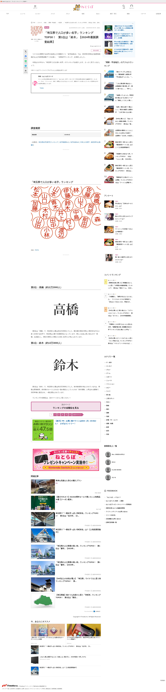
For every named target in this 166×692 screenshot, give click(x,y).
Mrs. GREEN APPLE (118, 454)
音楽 (107, 434)
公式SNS (12, 688)
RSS (43, 688)
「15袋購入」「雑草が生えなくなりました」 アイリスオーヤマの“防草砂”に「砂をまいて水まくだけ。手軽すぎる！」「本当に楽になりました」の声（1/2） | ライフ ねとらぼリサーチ (120, 302)
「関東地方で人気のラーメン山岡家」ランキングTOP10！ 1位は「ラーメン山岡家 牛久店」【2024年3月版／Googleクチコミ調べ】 (124, 182)
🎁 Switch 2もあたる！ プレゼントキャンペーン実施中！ (13, 1)
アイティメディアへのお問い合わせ (115, 511)
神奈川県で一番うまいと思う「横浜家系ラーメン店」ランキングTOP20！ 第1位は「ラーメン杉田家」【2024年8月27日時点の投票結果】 (124, 171)
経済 (107, 430)
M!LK (113, 462)
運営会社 (48, 688)
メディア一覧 (5, 688)
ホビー (108, 387)
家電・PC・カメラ (112, 420)
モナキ (114, 477)
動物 (128, 13)
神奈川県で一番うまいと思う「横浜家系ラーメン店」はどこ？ (124, 244)
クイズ (53, 13)
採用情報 (54, 688)
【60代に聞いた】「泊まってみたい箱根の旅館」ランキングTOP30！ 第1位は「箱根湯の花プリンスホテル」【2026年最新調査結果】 (124, 124)
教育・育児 (113, 13)
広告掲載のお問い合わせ (112, 519)
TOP (7, 13)
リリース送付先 (109, 515)
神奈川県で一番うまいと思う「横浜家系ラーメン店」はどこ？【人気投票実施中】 (124, 144)
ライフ (108, 391)
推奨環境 (59, 688)
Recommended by (88, 611)
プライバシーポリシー (36, 688)
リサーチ (143, 13)
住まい (98, 13)
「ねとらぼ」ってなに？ (112, 497)
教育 (107, 427)
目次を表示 (96, 50)
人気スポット (110, 398)
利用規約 (162, 680)
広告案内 (18, 688)
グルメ (68, 13)
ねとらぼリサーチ (96, 46)
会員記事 (158, 13)
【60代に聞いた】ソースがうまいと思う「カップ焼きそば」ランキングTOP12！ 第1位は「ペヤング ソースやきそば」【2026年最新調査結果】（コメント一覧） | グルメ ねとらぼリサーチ (121, 343)
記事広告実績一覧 (110, 522)
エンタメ (37, 13)
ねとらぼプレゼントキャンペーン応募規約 (118, 504)
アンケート (108, 196)
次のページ (77, 414)
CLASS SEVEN (116, 470)
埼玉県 (47, 27)
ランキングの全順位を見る (66, 408)
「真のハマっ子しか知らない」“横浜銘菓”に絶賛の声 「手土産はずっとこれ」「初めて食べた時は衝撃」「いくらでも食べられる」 (124, 77)
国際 (107, 412)
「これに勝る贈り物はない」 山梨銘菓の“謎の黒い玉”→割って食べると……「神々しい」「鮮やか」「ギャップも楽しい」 (124, 89)
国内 (107, 409)
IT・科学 (109, 362)
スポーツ (109, 377)
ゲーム (108, 373)
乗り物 (108, 395)
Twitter (42, 88)
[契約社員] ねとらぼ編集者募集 (114, 508)
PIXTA (37, 250)
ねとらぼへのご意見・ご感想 (113, 501)
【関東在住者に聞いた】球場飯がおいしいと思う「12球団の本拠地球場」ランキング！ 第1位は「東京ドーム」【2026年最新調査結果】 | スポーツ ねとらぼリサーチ (120, 288)
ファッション (110, 384)
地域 (83, 13)
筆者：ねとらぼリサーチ (45, 76)
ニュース (22, 13)
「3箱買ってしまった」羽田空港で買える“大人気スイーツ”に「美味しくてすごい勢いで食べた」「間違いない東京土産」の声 (124, 100)
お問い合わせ (25, 688)
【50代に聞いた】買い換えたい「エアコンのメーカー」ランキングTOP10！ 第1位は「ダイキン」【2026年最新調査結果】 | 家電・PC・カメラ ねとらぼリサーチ (120, 316)
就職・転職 (109, 423)
